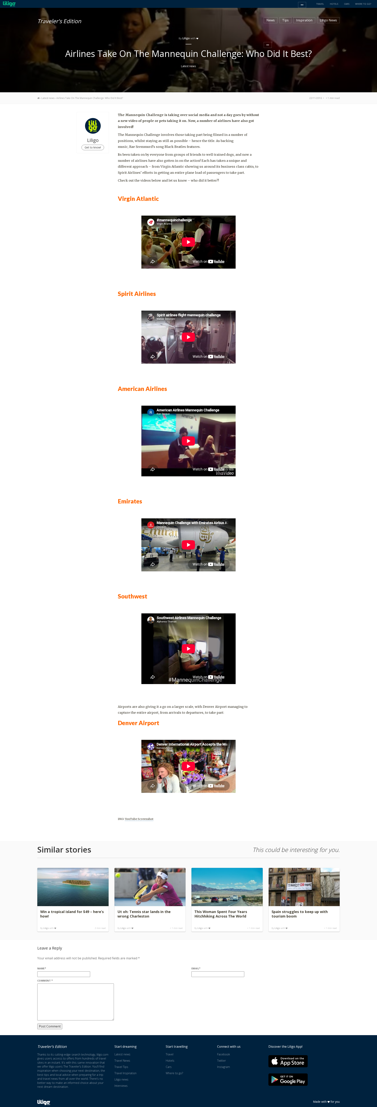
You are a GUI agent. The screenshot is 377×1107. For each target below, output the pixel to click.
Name (41, 968)
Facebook (223, 1054)
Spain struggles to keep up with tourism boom (300, 914)
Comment (45, 980)
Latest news (188, 66)
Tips (285, 20)
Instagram (223, 1067)
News (270, 20)
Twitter (221, 1060)
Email (196, 968)
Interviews (121, 1086)
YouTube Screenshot (139, 819)
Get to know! (93, 147)
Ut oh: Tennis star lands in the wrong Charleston (144, 914)
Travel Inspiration (125, 1073)
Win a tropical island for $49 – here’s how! (72, 914)
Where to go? (174, 1073)
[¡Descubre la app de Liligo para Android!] (288, 1079)
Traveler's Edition (59, 20)
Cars (169, 1067)
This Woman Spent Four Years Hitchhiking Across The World (220, 914)
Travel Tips (121, 1067)
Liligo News (328, 20)
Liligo (46, 928)
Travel (169, 1054)
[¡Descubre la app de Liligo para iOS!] (288, 1061)
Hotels (170, 1060)
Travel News (122, 1060)
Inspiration (304, 20)
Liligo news (121, 1079)
